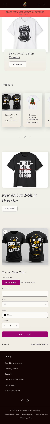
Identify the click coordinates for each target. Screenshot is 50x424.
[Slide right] (30, 137)
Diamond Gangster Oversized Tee (32, 117)
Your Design (7, 277)
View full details (38, 344)
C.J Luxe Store (21, 410)
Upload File (11, 282)
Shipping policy (26, 418)
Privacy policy (35, 410)
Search (8, 374)
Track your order (12, 390)
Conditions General (13, 363)
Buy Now (9, 208)
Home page (10, 385)
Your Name (6, 289)
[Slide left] (19, 137)
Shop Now (18, 64)
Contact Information (14, 379)
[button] (5, 4)
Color (4, 310)
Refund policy (27, 414)
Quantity (5, 321)
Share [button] (6, 344)
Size (3, 299)
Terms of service (41, 414)
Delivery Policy (11, 368)
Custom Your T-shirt (11, 116)
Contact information (12, 414)
